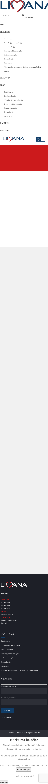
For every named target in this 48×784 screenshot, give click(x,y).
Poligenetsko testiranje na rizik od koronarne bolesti (22, 67)
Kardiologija (8, 39)
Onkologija (8, 63)
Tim (2, 25)
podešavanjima (24, 769)
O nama (29, 17)
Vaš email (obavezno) (8, 698)
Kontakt (4, 130)
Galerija (4, 123)
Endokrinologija (10, 47)
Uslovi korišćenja (7, 717)
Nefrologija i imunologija (13, 51)
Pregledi (5, 32)
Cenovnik (5, 78)
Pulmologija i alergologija (13, 43)
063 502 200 (5, 608)
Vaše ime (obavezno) (8, 686)
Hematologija (8, 59)
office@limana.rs (7, 614)
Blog (2, 85)
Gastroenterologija (10, 55)
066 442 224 (5, 605)
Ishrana (6, 71)
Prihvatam (4, 782)
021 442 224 (5, 602)
